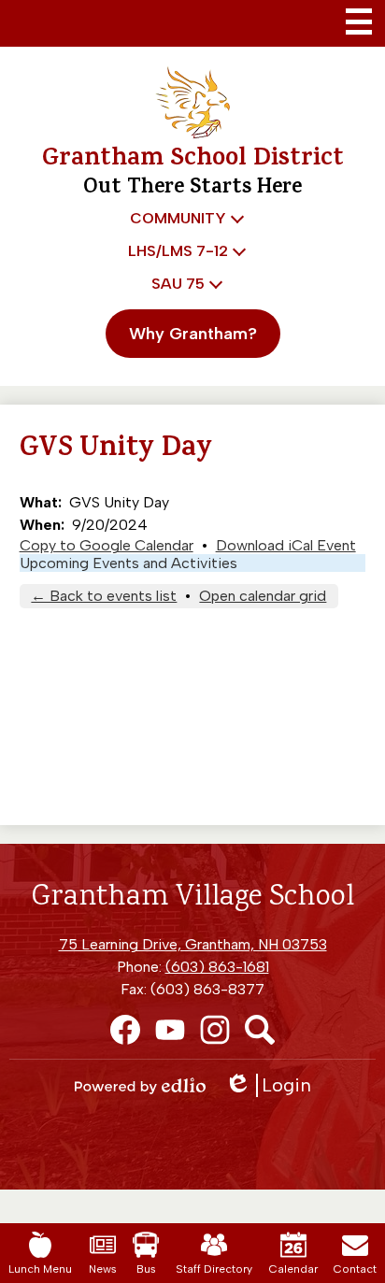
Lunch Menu (40, 1269)
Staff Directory (214, 1269)
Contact (355, 1269)
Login (274, 1085)
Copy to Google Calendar (106, 545)
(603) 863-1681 (217, 967)
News (103, 1269)
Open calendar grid (262, 596)
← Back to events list (104, 596)
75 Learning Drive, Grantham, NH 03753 (193, 944)
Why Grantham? (193, 333)
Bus (146, 1269)
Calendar (293, 1269)
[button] (183, 218)
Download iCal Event (286, 545)
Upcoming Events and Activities (128, 563)
